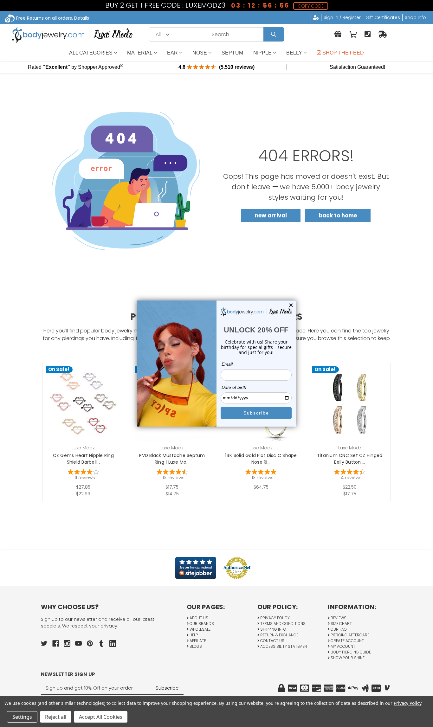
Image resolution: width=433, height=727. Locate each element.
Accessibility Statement (284, 646)
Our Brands (201, 623)
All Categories (91, 52)
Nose (199, 52)
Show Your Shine (347, 657)
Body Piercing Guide (350, 652)
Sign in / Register (342, 17)
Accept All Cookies (100, 716)
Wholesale (199, 629)
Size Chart (341, 623)
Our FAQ (338, 629)
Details (81, 18)
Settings (22, 716)
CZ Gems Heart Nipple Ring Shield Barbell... (83, 458)
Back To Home (338, 215)
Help (193, 635)
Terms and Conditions (282, 623)
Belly (294, 52)
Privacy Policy (274, 618)
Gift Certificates (382, 17)
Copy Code (311, 6)
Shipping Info (272, 629)
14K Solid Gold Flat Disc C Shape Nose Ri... (261, 458)
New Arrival (271, 215)
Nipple (262, 52)
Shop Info (415, 17)
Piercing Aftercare (349, 635)
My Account (342, 646)
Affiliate (197, 640)
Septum (232, 52)
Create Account (347, 640)
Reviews (338, 618)
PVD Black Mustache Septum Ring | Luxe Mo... (172, 458)
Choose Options (87, 413)
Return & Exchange (278, 635)
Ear (172, 52)
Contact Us (271, 640)
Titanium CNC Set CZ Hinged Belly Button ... (350, 458)
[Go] (273, 34)
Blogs (195, 646)
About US (198, 618)
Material (139, 52)
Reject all (55, 716)
